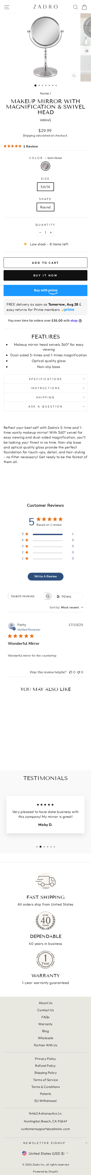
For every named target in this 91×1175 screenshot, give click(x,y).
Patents (45, 1094)
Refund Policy (45, 1066)
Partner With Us (45, 1045)
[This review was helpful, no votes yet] (70, 672)
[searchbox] (26, 596)
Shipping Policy (45, 1073)
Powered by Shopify (45, 1171)
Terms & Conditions (45, 1087)
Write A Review (45, 576)
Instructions (45, 388)
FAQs (45, 1017)
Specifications (45, 379)
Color (45, 158)
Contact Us (45, 1010)
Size (45, 178)
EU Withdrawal (45, 1101)
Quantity (45, 224)
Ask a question (45, 406)
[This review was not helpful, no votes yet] (78, 672)
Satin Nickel (45, 166)
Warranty (45, 1024)
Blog (45, 1031)
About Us (45, 1003)
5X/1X (45, 186)
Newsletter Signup (44, 1143)
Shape (45, 199)
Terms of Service (45, 1080)
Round (45, 207)
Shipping (29, 135)
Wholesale (45, 1038)
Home (44, 93)
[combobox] (66, 607)
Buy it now (45, 275)
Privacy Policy (45, 1059)
